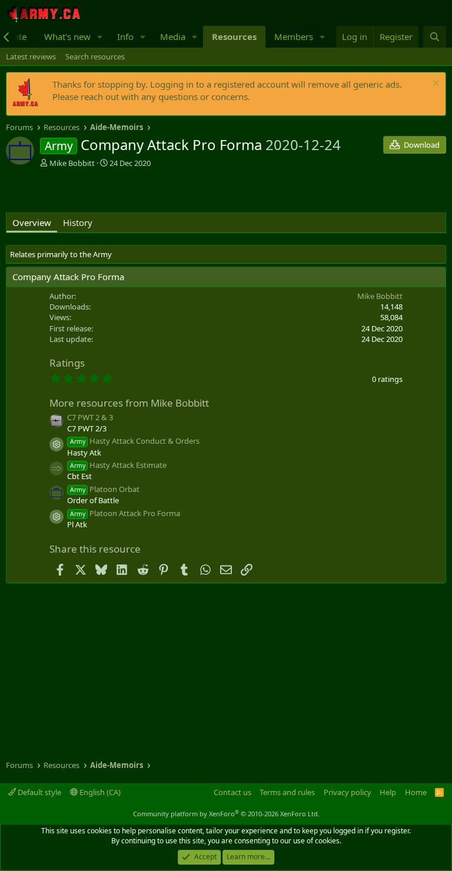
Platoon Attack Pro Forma (125, 513)
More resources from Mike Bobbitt (129, 403)
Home (416, 792)
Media (172, 36)
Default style (38, 792)
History (77, 222)
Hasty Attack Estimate (118, 465)
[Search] (434, 37)
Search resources (95, 56)
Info (125, 36)
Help (388, 792)
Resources (234, 36)
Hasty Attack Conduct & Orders (135, 441)
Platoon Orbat (104, 489)
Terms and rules (287, 792)
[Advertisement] (143, 192)
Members (293, 36)
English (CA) (99, 792)
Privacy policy (347, 792)
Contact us (232, 792)
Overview (31, 222)
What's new (67, 36)
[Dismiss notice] (435, 84)
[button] (100, 37)
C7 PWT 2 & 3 (90, 417)
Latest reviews (31, 56)
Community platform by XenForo (226, 813)
